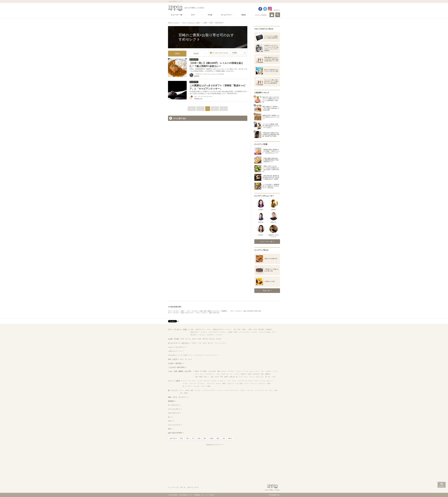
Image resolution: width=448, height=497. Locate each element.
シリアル (238, 371)
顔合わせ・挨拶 (196, 339)
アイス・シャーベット (251, 383)
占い (169, 417)
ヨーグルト (231, 371)
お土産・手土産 (173, 339)
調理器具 (171, 401)
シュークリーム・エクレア (245, 380)
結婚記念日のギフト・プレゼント (222, 329)
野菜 (262, 374)
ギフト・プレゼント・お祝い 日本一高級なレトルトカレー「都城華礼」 (207, 311)
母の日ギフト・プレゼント (198, 334)
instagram (270, 9)
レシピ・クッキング (220, 343)
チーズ (197, 374)
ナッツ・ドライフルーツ (207, 374)
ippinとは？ (277, 10)
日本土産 (218, 339)
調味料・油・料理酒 (200, 371)
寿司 (221, 376)
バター (263, 371)
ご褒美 (250, 329)
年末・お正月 (172, 359)
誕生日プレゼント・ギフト (203, 329)
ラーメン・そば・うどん (257, 376)
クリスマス (172, 355)
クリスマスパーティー (212, 355)
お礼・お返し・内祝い (239, 329)
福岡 (199, 438)
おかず (223, 374)
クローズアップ (173, 413)
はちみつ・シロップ (272, 371)
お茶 (181, 393)
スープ (241, 376)
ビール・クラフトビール (232, 390)
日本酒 (187, 390)
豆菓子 (269, 383)
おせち (182, 359)
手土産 (194, 343)
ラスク (257, 380)
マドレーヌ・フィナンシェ (197, 383)
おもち (190, 359)
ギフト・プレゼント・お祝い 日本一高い (208, 312)
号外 (169, 429)
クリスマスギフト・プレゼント (218, 332)
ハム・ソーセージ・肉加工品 (237, 374)
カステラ (218, 383)
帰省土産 (205, 339)
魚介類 (250, 374)
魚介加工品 (256, 374)
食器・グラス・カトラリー (177, 397)
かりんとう (262, 383)
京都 (187, 438)
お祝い (192, 329)
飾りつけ (210, 343)
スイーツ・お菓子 (174, 381)
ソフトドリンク (259, 390)
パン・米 (244, 371)
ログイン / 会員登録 (261, 15)
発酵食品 (267, 374)
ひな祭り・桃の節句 (175, 363)
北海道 (211, 438)
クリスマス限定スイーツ (185, 355)
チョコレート (222, 380)
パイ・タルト (192, 380)
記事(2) (177, 53)
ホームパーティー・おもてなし (178, 343)
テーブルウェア (173, 405)
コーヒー (270, 390)
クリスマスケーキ (199, 355)
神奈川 (230, 438)
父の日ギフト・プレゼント (215, 334)
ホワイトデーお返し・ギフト (267, 332)
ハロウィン (172, 351)
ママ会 (199, 343)
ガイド (170, 421)
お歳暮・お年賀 (232, 332)
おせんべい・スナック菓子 (235, 383)
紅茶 (276, 390)
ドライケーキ (210, 383)
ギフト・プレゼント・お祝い (176, 311)
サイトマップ (205, 495)
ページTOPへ (442, 492)
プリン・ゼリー (231, 380)
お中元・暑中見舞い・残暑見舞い (262, 329)
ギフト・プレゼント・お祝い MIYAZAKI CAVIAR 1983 (245, 311)
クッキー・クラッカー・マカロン (207, 380)
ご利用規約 (196, 495)
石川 (193, 438)
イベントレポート (174, 409)
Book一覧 (183, 487)
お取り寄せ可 (173, 438)
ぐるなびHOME (172, 495)
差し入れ (188, 339)
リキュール (250, 390)
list (178, 321)
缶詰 (212, 376)
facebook (260, 9)
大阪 (223, 438)
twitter (265, 9)
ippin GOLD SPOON (175, 433)
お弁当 (217, 376)
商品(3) (196, 53)
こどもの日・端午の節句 (176, 367)
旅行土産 (211, 339)
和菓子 (224, 383)
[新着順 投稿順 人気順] (239, 53)
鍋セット (206, 376)
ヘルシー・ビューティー (176, 347)
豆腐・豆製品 (199, 376)
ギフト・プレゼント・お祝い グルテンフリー (181, 312)
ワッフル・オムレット (266, 380)
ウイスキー (198, 390)
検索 (277, 14)
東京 (181, 438)
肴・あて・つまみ (270, 376)
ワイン (182, 390)
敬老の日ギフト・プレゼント (198, 332)
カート (272, 14)
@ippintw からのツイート (215, 444)
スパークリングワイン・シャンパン (213, 390)
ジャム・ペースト (254, 371)
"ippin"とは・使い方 (192, 487)
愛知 (205, 438)
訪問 (182, 339)
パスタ (218, 374)
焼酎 (192, 390)
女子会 (204, 343)
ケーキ (185, 380)
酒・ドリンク (172, 390)
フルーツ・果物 (205, 386)
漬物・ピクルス (221, 371)
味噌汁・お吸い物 (229, 376)
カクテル (242, 390)
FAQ (211, 495)
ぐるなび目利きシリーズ (185, 495)
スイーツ (180, 351)
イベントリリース (174, 425)
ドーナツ (185, 383)
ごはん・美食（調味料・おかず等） (180, 371)
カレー (246, 376)
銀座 (218, 438)
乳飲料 (186, 393)
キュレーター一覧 (173, 487)
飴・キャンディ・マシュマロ (191, 386)
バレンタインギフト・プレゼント (248, 332)
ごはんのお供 (212, 371)
